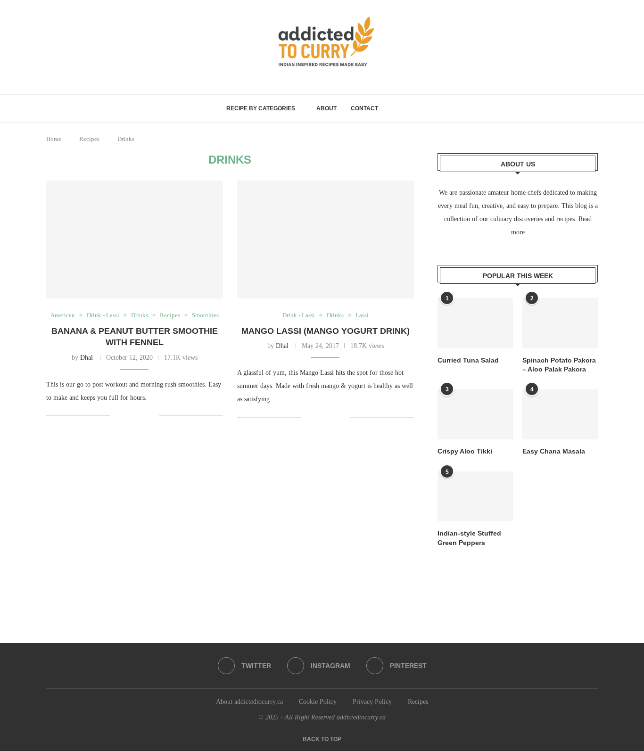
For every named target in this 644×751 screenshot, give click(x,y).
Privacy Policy (372, 701)
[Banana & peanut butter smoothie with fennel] (134, 239)
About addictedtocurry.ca (249, 701)
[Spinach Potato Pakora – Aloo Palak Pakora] (560, 323)
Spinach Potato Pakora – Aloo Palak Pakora (559, 364)
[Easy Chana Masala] (560, 414)
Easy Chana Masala (553, 451)
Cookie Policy (318, 701)
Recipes (89, 138)
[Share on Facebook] (123, 416)
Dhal (86, 357)
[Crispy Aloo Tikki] (475, 414)
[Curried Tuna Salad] (475, 323)
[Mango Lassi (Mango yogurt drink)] (325, 239)
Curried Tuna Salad (468, 360)
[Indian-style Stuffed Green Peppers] (475, 496)
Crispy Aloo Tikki (465, 451)
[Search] (413, 108)
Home (53, 138)
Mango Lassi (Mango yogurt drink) (325, 331)
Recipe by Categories (260, 108)
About (326, 108)
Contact (364, 108)
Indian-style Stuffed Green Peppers (469, 537)
